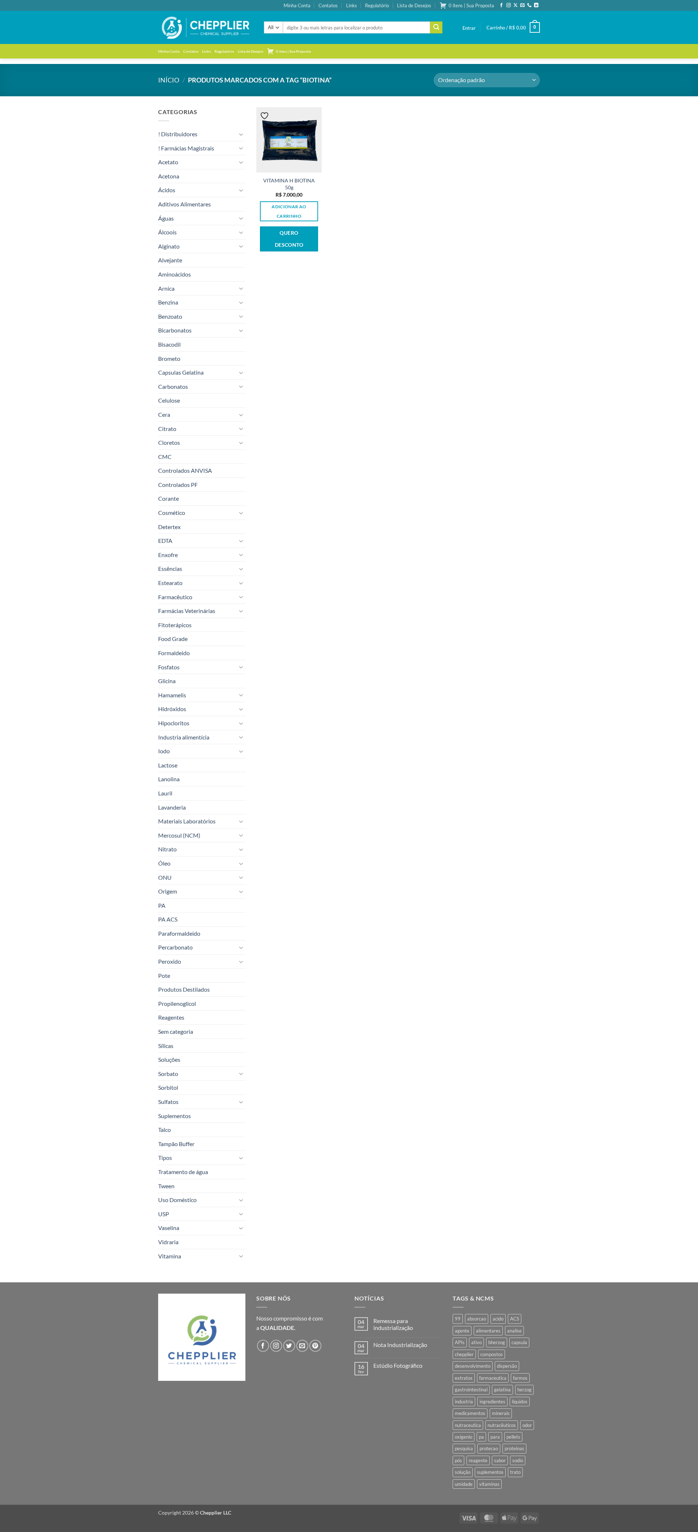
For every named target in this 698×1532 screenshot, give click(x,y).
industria (464, 1401)
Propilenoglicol (177, 1003)
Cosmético (171, 512)
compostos (491, 1354)
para (495, 1437)
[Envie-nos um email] (522, 5)
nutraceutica (468, 1425)
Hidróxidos (172, 708)
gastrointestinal (471, 1389)
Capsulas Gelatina (181, 372)
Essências (170, 568)
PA (161, 905)
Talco (164, 1129)
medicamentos (470, 1413)
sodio (517, 1460)
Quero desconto (289, 239)
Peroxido (169, 961)
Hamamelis (172, 695)
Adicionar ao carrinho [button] (289, 211)
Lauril (165, 793)
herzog (524, 1389)
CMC (165, 456)
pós (458, 1460)
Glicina (167, 680)
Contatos (328, 5)
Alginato (169, 246)
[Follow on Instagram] (508, 5)
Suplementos (174, 1115)
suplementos (490, 1472)
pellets (513, 1437)
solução (462, 1472)
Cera (164, 414)
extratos (464, 1378)
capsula (519, 1342)
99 (458, 1319)
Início (168, 80)
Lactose (167, 765)
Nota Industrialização (400, 1344)
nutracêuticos (502, 1425)
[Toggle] (241, 134)
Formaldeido (174, 652)
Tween (166, 1185)
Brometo (169, 358)
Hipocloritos (173, 722)
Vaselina (168, 1227)
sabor (500, 1460)
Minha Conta (297, 5)
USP (163, 1213)
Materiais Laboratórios (187, 821)
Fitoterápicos (175, 624)
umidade (464, 1484)
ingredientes (492, 1401)
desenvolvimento (472, 1366)
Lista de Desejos (414, 5)
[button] (469, 28)
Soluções (169, 1059)
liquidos (519, 1401)
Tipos (165, 1157)
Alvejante (170, 260)
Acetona (168, 176)
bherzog (496, 1342)
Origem (167, 891)
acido (498, 1319)
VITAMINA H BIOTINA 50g (289, 183)
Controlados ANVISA (185, 470)
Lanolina (169, 778)
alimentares (488, 1331)
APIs (460, 1342)
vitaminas (489, 1484)
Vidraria (168, 1241)
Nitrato (167, 849)
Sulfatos (168, 1101)
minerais (501, 1413)
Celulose (169, 400)
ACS (514, 1319)
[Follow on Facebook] (501, 5)
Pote (164, 975)
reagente (478, 1460)
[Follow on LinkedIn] (536, 5)
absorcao (476, 1319)
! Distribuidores (177, 133)
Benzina (168, 302)
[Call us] (529, 5)
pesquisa (464, 1448)
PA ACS (167, 919)
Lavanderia (172, 807)
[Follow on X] (515, 5)
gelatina (502, 1389)
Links (351, 5)
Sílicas (165, 1045)
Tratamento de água (183, 1171)
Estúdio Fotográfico (397, 1365)
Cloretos (169, 442)
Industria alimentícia (183, 737)
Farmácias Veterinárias (186, 610)
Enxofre (168, 554)
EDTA (165, 540)
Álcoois (167, 232)
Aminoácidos (174, 274)
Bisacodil (169, 344)
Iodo (164, 750)
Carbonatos (173, 386)
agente (462, 1331)
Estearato (170, 582)
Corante (168, 498)
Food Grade (173, 638)
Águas (166, 218)
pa (481, 1437)
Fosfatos (169, 667)
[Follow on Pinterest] (315, 1346)
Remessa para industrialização (393, 1324)
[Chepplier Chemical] (205, 27)
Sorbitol (168, 1087)
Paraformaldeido (179, 933)
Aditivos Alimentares (184, 204)
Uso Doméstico (177, 1199)
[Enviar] (436, 27)
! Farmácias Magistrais (186, 148)
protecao (489, 1448)
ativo (476, 1342)
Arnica (166, 288)
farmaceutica (492, 1378)
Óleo (164, 863)
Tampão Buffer (176, 1143)
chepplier (464, 1354)
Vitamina (169, 1256)
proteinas (514, 1448)
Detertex (169, 526)
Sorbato (168, 1073)
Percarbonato (175, 947)
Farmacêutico (175, 596)
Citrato (167, 428)
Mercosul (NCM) (179, 835)
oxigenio (463, 1437)
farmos (520, 1378)
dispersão (507, 1366)
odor (527, 1425)
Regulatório (377, 5)
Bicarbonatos (175, 330)
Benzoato (170, 316)
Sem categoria (175, 1031)
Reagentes (171, 1017)
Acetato (168, 161)
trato (515, 1472)
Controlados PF (178, 484)
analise (514, 1331)
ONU (165, 877)
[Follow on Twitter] (289, 1346)
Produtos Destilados (184, 989)
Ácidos (166, 189)
